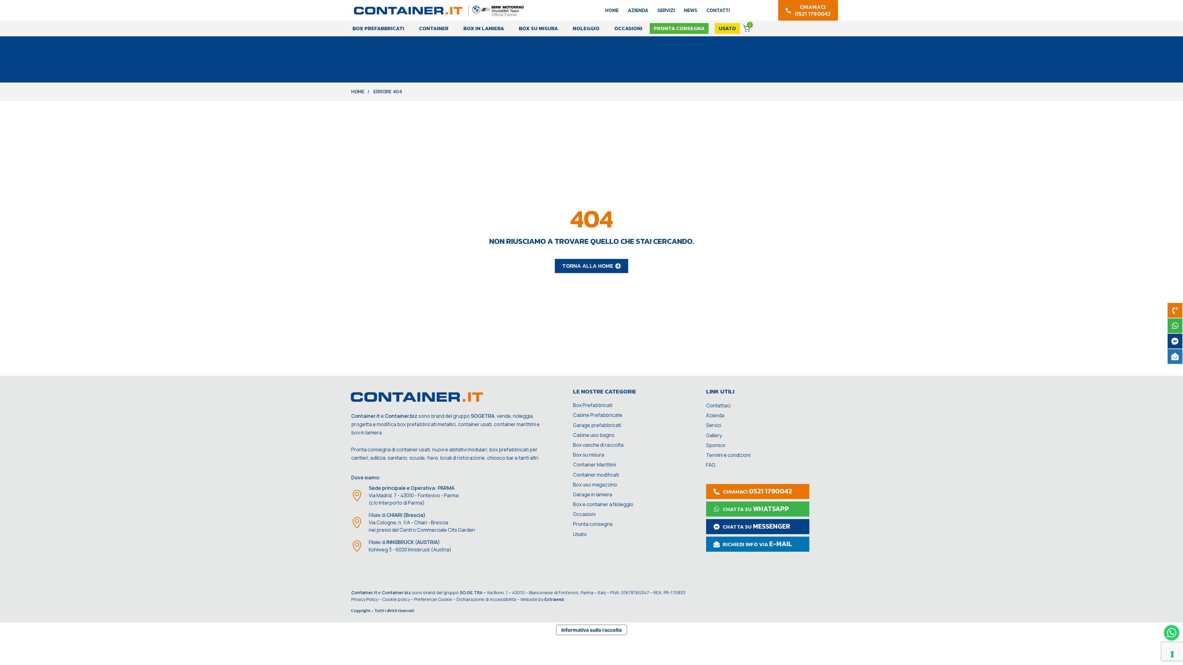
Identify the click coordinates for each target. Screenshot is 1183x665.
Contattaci (718, 405)
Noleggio (586, 28)
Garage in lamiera (592, 494)
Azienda (638, 10)
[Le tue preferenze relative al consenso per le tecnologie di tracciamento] (1172, 654)
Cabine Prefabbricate (597, 415)
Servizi (666, 10)
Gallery (714, 435)
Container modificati (596, 474)
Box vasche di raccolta (598, 444)
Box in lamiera (483, 28)
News (690, 10)
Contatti (718, 10)
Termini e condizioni (728, 455)
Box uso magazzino (595, 484)
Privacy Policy (364, 599)
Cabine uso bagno (594, 435)
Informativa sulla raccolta (591, 630)
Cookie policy (396, 599)
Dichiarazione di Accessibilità (486, 599)
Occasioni (628, 28)
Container (434, 28)
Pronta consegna (592, 524)
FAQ (710, 464)
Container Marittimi (594, 464)
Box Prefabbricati (378, 28)
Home (612, 10)
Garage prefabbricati (597, 425)
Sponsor (716, 445)
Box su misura (538, 28)
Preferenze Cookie (433, 599)
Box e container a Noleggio (603, 504)
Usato (580, 534)
